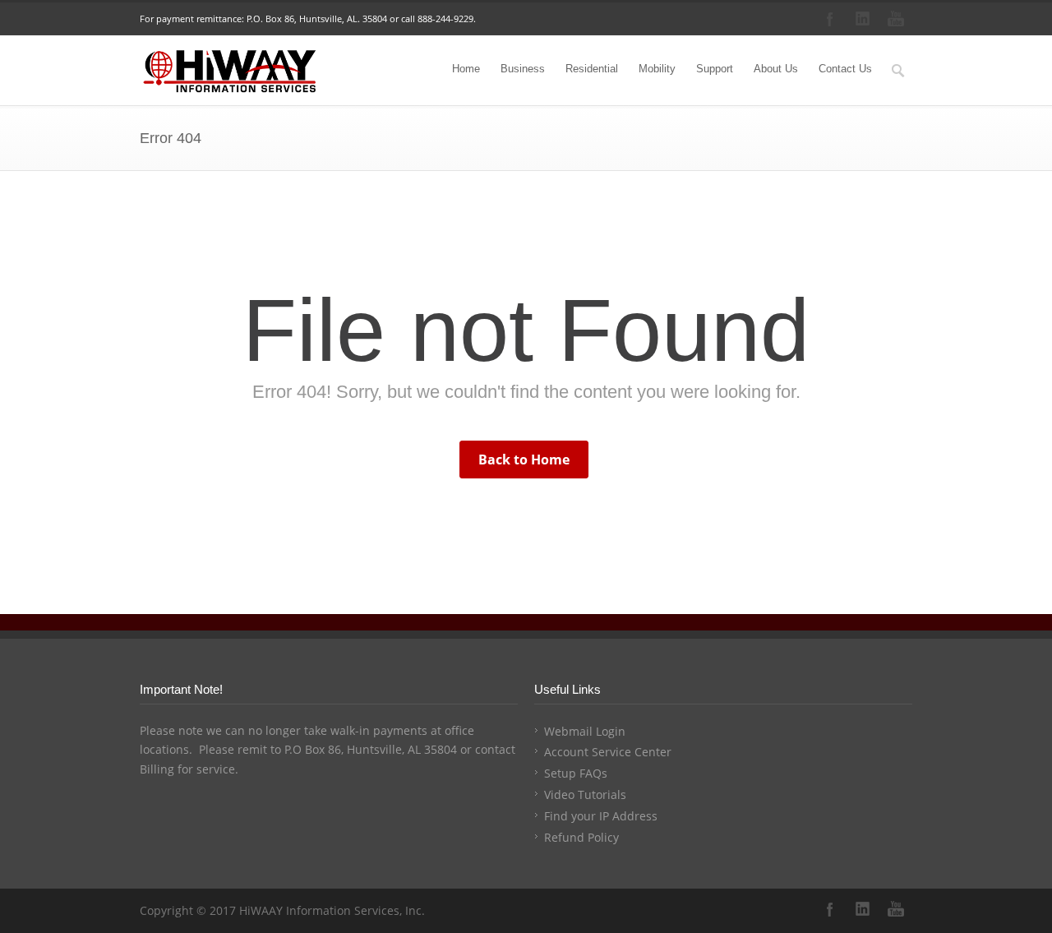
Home (466, 68)
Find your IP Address (601, 816)
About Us (776, 68)
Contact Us (845, 68)
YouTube (895, 18)
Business (523, 68)
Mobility (657, 68)
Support (714, 68)
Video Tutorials (585, 794)
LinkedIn (863, 18)
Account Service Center (607, 752)
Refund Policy (581, 837)
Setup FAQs (575, 773)
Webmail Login (584, 731)
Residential (591, 68)
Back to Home (524, 459)
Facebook (830, 18)
